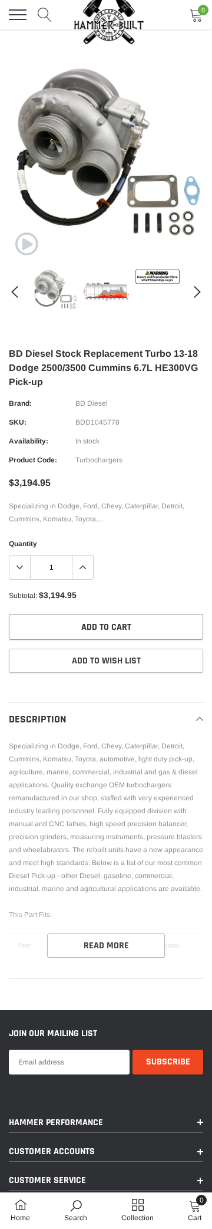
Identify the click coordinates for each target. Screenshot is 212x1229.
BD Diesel (91, 403)
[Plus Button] (82, 567)
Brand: (20, 403)
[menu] (17, 15)
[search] (45, 14)
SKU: (17, 422)
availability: (28, 441)
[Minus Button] (20, 567)
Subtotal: (23, 596)
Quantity (23, 544)
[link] (26, 244)
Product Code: (33, 460)
